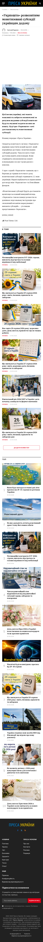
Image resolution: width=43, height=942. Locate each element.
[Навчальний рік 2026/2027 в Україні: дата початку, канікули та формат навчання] (21, 386)
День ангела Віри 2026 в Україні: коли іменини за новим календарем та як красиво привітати (23, 631)
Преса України (18, 920)
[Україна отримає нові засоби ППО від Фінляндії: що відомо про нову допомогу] (21, 719)
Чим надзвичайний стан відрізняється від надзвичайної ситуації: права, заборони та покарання (21, 594)
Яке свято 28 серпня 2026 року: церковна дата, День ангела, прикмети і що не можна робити (21, 330)
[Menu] (3, 3)
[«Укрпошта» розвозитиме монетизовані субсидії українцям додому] (21, 97)
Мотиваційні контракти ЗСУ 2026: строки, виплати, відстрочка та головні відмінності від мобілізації (20, 259)
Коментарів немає (9, 35)
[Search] (40, 3)
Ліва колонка (22, 33)
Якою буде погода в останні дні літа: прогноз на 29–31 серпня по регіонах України (23, 490)
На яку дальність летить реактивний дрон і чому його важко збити (23, 524)
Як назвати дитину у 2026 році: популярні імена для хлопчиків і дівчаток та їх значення (21, 770)
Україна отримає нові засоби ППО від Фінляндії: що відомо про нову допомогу (23, 735)
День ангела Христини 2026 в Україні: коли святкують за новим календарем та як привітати (22, 806)
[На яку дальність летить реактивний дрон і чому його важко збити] (21, 509)
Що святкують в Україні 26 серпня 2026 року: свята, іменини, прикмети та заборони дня (19, 434)
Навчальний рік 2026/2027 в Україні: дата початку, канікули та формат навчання (20, 400)
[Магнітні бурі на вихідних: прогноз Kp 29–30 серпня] (21, 651)
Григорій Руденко (13, 30)
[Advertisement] (21, 59)
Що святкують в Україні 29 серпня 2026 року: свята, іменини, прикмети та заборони (19, 295)
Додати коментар (21, 447)
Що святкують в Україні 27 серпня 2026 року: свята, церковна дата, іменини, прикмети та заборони (19, 366)
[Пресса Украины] (22, 3)
